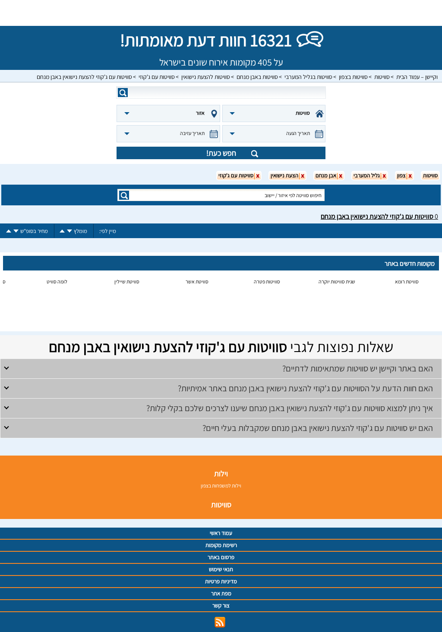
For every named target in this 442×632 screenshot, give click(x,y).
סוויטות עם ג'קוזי (157, 77)
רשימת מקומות (221, 545)
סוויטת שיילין (126, 281)
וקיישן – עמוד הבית (417, 77)
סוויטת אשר (197, 281)
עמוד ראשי (221, 533)
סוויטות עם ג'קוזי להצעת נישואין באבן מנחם (84, 77)
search (123, 92)
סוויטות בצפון (353, 77)
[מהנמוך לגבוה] (62, 231)
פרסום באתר (221, 557)
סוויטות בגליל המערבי (308, 77)
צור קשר (221, 605)
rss (220, 622)
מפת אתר (221, 593)
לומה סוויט (57, 281)
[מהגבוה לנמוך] (69, 231)
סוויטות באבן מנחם (257, 77)
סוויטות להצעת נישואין (205, 77)
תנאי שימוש (221, 569)
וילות (221, 473)
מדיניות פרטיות (221, 581)
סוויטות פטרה (267, 281)
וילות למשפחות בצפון (221, 485)
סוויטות (382, 77)
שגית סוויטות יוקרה (337, 281)
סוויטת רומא (407, 281)
